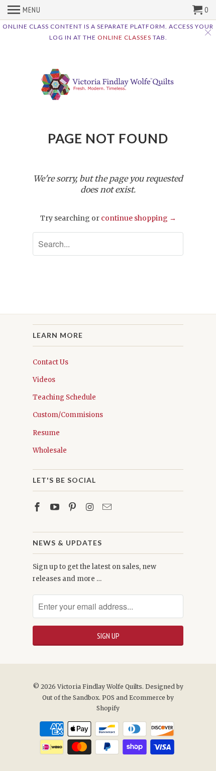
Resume (46, 433)
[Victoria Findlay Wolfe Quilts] (108, 81)
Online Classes (124, 37)
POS (108, 697)
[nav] (24, 10)
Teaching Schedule (64, 397)
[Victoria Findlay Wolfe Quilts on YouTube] (55, 507)
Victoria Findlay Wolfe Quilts (99, 686)
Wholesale (50, 450)
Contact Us (50, 362)
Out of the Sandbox (70, 697)
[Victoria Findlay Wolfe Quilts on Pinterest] (73, 507)
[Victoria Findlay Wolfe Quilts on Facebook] (38, 507)
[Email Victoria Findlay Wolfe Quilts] (108, 507)
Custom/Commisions (68, 415)
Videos (44, 379)
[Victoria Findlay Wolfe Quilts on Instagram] (90, 507)
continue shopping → (138, 218)
